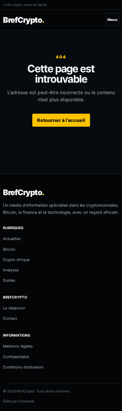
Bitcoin (9, 249)
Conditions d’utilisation (23, 367)
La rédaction (14, 308)
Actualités (12, 239)
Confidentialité (16, 357)
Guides (9, 280)
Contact (10, 318)
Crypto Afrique (16, 259)
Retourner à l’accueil (61, 120)
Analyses (11, 270)
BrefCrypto (23, 20)
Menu (112, 19)
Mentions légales (18, 346)
